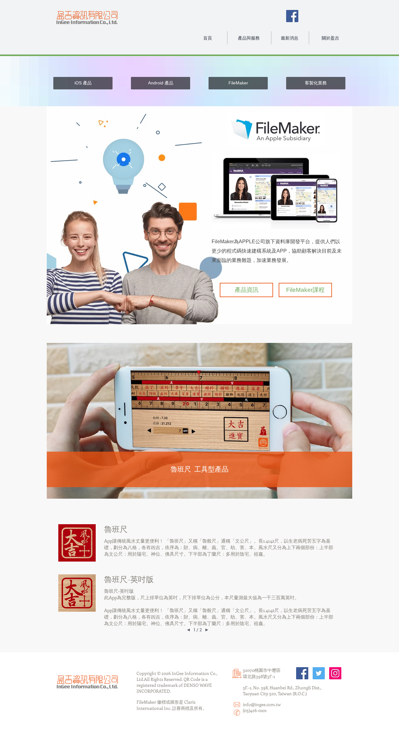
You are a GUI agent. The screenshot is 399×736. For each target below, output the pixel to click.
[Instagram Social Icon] (335, 673)
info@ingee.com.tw (262, 704)
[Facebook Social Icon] (292, 16)
